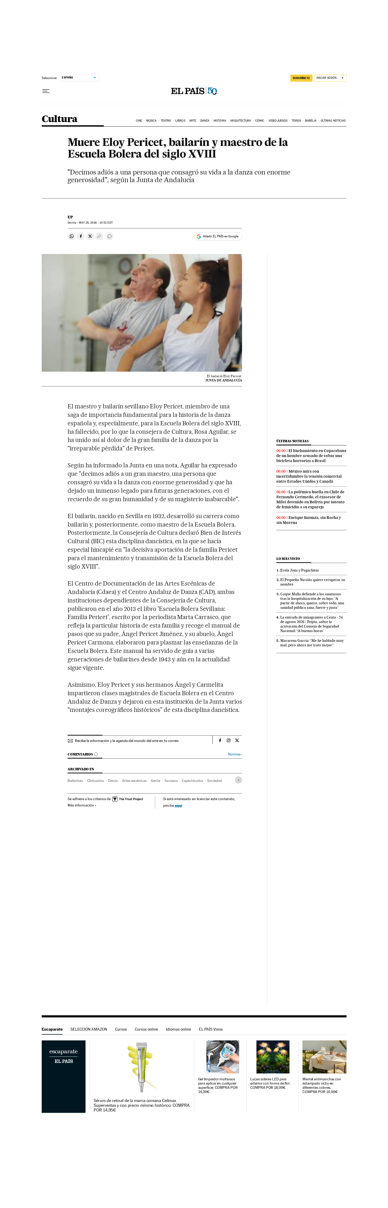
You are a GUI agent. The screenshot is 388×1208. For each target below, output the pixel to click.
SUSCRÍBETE (301, 78)
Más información (81, 805)
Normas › (235, 754)
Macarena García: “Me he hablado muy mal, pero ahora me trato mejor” (312, 642)
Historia (220, 120)
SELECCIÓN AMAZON (88, 1029)
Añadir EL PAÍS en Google (220, 236)
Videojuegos (277, 120)
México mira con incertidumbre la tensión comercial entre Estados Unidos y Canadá (309, 476)
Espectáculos (192, 780)
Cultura (60, 119)
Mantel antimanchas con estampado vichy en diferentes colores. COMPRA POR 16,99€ (321, 1085)
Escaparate (52, 1029)
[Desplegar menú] (46, 91)
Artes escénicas (134, 780)
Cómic (259, 120)
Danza (205, 120)
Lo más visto (288, 559)
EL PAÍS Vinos (211, 1029)
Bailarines (75, 780)
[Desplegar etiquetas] (238, 779)
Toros (296, 120)
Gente (155, 780)
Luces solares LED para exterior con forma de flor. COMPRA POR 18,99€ (270, 1083)
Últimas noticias (333, 120)
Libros (180, 120)
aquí (178, 805)
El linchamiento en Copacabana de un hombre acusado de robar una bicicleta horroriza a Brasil (311, 455)
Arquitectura (240, 120)
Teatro (166, 120)
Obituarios (95, 780)
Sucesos (171, 780)
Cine (139, 120)
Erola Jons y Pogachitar (299, 570)
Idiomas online (178, 1029)
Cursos (121, 1029)
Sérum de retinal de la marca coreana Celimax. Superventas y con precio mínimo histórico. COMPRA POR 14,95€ (142, 1105)
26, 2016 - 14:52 (95, 222)
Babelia (311, 120)
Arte (192, 120)
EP (70, 217)
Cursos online (146, 1029)
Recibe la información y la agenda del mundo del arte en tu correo (127, 741)
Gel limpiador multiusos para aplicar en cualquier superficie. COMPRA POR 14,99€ (218, 1085)
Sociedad (214, 780)
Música (151, 120)
